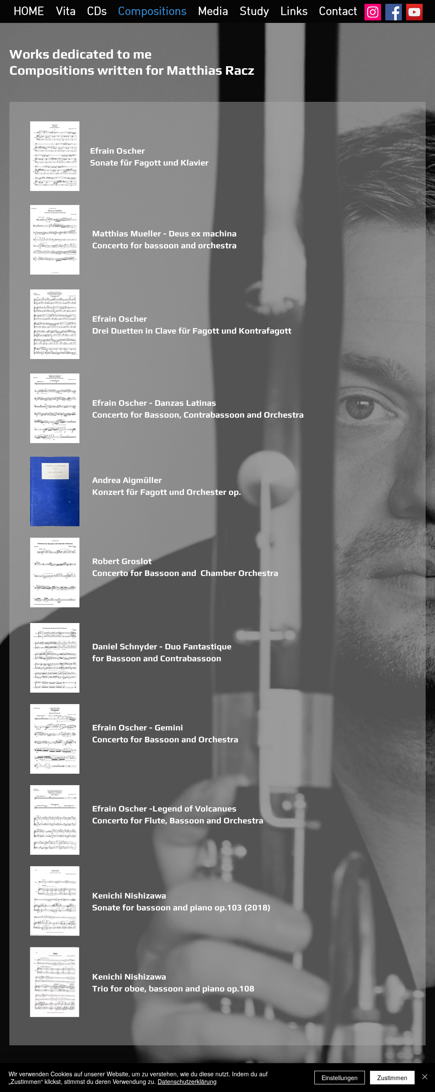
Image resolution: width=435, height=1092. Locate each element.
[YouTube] (414, 12)
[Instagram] (372, 12)
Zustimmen (392, 1077)
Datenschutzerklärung (187, 1081)
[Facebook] (393, 12)
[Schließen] (425, 1077)
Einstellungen (340, 1077)
